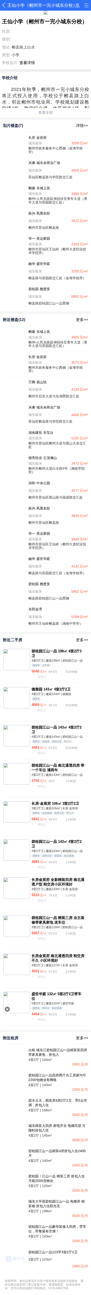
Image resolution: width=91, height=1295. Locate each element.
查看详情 (27, 63)
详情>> (82, 125)
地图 (77, 5)
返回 (4, 5)
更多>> (82, 320)
